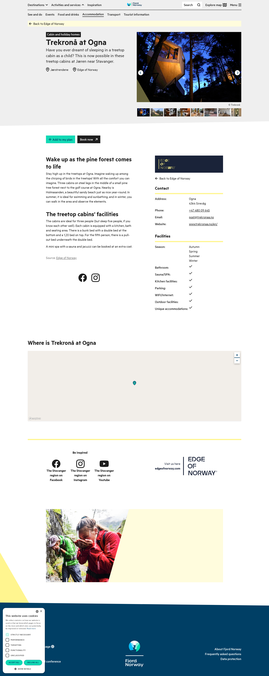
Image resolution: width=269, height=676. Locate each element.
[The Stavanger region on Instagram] (80, 463)
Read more (31, 628)
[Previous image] (141, 73)
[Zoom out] (237, 360)
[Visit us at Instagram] (95, 278)
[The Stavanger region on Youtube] (104, 463)
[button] (24, 669)
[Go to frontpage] (134, 4)
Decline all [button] (33, 662)
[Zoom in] (237, 355)
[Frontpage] (134, 654)
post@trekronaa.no (201, 217)
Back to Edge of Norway (48, 24)
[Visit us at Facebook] (82, 278)
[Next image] (237, 73)
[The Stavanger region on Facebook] (56, 463)
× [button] (41, 611)
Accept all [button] (14, 662)
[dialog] (24, 640)
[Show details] (134, 383)
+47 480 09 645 (199, 210)
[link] (227, 649)
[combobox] (37, 611)
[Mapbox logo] (35, 418)
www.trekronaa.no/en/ (203, 224)
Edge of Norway (66, 258)
